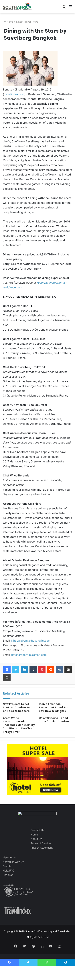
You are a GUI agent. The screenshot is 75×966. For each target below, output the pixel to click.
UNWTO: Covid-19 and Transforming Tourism (54, 719)
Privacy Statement (42, 847)
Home (9, 21)
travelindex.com (14, 94)
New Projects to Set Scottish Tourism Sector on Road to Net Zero (19, 707)
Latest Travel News (27, 21)
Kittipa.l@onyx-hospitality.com (30, 640)
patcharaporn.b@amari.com (29, 655)
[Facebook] (7, 669)
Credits (7, 866)
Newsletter (9, 857)
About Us (36, 838)
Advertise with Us (13, 861)
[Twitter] (15, 669)
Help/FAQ (8, 870)
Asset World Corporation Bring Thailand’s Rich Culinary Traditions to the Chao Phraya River (19, 725)
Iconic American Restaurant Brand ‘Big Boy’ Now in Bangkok (53, 707)
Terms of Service (41, 843)
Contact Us (37, 830)
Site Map (8, 874)
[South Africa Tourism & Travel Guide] (17, 7)
